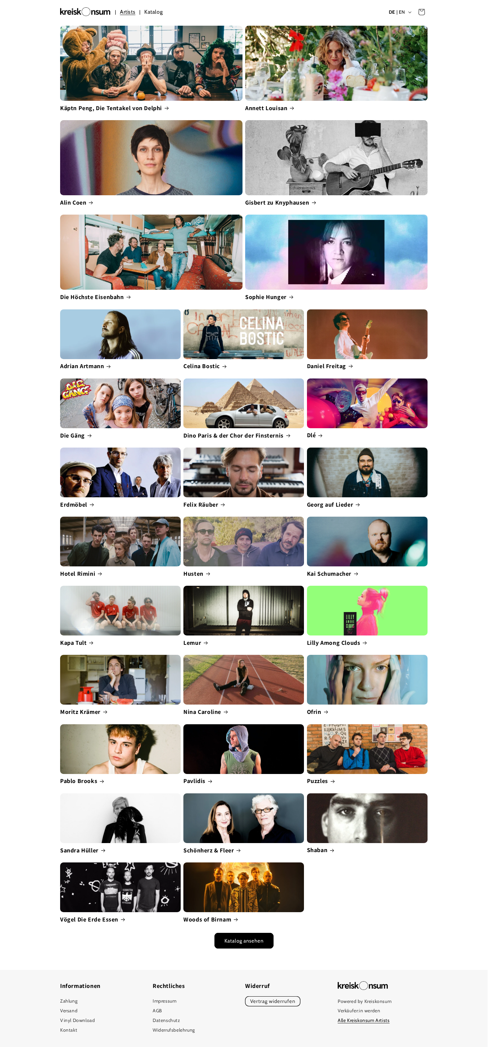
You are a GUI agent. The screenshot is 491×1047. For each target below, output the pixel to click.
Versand (68, 1011)
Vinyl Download (77, 1020)
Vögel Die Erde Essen (89, 919)
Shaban (317, 850)
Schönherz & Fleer (208, 850)
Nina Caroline (202, 712)
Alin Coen (73, 202)
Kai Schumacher (329, 573)
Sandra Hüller (79, 850)
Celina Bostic (201, 366)
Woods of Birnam (207, 919)
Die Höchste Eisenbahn (92, 297)
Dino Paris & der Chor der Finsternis (233, 435)
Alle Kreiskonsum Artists (363, 1021)
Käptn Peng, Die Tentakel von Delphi (111, 108)
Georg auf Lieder (330, 504)
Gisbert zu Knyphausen (277, 202)
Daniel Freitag (326, 366)
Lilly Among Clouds (333, 642)
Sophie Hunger (266, 297)
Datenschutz (166, 1020)
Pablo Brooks (78, 781)
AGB (157, 1011)
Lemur (192, 642)
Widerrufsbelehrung (174, 1030)
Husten (193, 573)
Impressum (164, 1001)
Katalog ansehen (244, 941)
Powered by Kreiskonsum (364, 1001)
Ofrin (314, 712)
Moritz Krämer (80, 712)
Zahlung (68, 1001)
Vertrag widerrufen (272, 1002)
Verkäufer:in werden (359, 1011)
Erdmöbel (73, 504)
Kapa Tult (73, 642)
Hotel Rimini (77, 573)
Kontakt (68, 1030)
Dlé (311, 435)
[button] (421, 12)
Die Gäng (72, 435)
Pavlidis (194, 781)
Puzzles (317, 781)
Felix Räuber (200, 504)
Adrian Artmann (82, 366)
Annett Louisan (266, 108)
